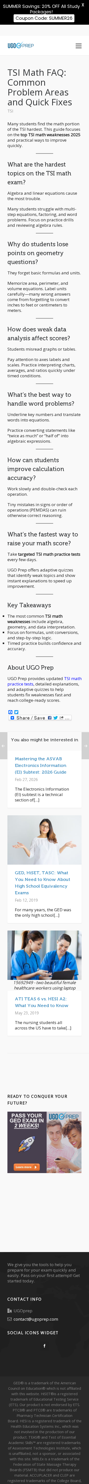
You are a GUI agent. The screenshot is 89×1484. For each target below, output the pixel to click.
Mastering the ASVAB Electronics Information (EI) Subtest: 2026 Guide (41, 765)
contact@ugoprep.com (36, 1319)
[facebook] (44, 1345)
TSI (10, 111)
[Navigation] (79, 46)
